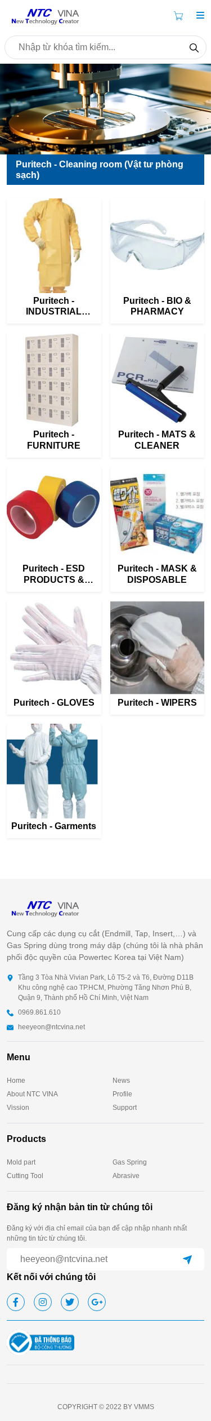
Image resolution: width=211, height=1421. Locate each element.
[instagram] (43, 1302)
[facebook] (16, 1302)
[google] (97, 1302)
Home (16, 1080)
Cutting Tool (25, 1176)
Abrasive (126, 1176)
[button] (200, 16)
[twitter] (70, 1302)
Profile (122, 1094)
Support (125, 1108)
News (121, 1080)
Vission (18, 1108)
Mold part (21, 1162)
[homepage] (46, 15)
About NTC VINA (32, 1094)
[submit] (187, 1259)
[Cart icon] (180, 16)
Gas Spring (130, 1162)
